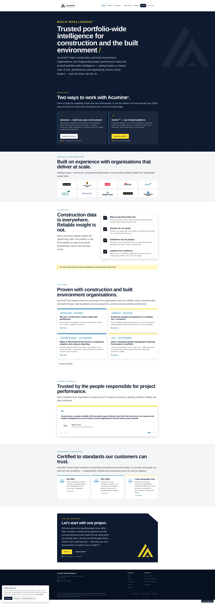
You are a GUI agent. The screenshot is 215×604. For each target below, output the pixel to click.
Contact (143, 5)
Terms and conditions (145, 593)
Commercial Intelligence (150, 581)
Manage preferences (29, 598)
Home (103, 5)
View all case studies (66, 363)
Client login (151, 5)
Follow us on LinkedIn (65, 581)
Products (117, 5)
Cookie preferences (207, 601)
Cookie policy (155, 593)
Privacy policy (135, 593)
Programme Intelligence (150, 578)
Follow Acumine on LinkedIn (73, 556)
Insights (136, 5)
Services (110, 5)
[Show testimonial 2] (149, 432)
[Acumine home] (67, 6)
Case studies (127, 5)
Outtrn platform (148, 576)
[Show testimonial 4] (152, 432)
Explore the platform (120, 136)
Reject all (17, 598)
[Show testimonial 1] (146, 432)
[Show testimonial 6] (155, 432)
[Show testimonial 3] (151, 432)
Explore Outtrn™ (81, 551)
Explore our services (69, 136)
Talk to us (67, 551)
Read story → (64, 328)
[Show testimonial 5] (154, 432)
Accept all (8, 598)
